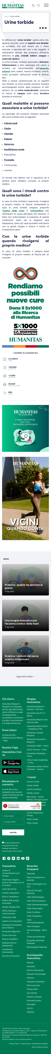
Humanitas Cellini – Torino (38, 746)
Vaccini (30, 1008)
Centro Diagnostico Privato (35, 814)
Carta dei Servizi (9, 889)
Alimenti (30, 962)
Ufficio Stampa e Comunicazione (9, 912)
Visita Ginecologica (35, 908)
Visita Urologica (33, 926)
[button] (46, 5)
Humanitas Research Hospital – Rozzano (35, 707)
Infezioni (30, 978)
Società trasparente (10, 893)
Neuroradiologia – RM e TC (37, 931)
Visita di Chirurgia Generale (34, 891)
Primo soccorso (33, 985)
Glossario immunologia (36, 974)
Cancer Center (33, 781)
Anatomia (31, 966)
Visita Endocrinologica (36, 901)
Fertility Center (33, 793)
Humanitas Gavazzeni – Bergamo (37, 740)
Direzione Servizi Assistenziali (9, 944)
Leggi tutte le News (24, 676)
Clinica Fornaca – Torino (37, 749)
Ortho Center (32, 823)
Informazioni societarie (40, 1044)
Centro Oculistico (34, 789)
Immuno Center (33, 809)
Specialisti (31, 1004)
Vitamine (30, 1012)
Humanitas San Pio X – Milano (36, 714)
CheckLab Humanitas (36, 937)
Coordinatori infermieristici (7, 950)
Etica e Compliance (10, 896)
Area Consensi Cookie (40, 1047)
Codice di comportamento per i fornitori (11, 873)
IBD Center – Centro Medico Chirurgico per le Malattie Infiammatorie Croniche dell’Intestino (37, 801)
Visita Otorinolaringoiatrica (35, 921)
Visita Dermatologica (35, 897)
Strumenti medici (34, 1000)
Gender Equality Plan (11, 907)
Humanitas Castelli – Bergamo (35, 734)
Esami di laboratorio (35, 970)
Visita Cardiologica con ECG (36, 885)
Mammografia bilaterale (37, 947)
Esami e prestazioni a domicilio (36, 878)
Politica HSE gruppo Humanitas (10, 901)
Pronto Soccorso (9, 935)
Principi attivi (32, 989)
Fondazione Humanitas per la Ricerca (11, 926)
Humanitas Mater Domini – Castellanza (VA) (37, 727)
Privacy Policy (14, 1044)
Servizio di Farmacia (10, 956)
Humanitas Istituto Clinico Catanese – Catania (37, 767)
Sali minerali (32, 993)
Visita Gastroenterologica (37, 904)
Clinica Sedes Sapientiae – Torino (37, 761)
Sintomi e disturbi (34, 997)
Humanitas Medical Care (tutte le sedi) (37, 720)
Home (6, 16)
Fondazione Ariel (9, 917)
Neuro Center (32, 819)
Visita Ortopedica (34, 916)
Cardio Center (33, 785)
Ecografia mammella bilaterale (35, 941)
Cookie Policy (26, 1044)
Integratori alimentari (35, 981)
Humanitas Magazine (11, 931)
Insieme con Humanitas (12, 921)
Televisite (31, 873)
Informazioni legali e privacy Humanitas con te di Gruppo (13, 882)
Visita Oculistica (33, 912)
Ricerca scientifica (10, 939)
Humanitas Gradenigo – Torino (37, 754)
